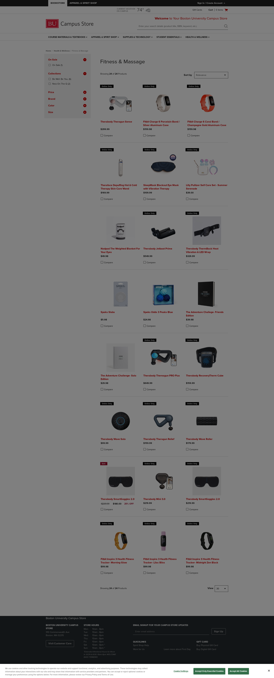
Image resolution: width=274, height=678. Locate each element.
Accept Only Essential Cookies (209, 671)
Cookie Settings (181, 671)
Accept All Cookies (238, 671)
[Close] (268, 670)
